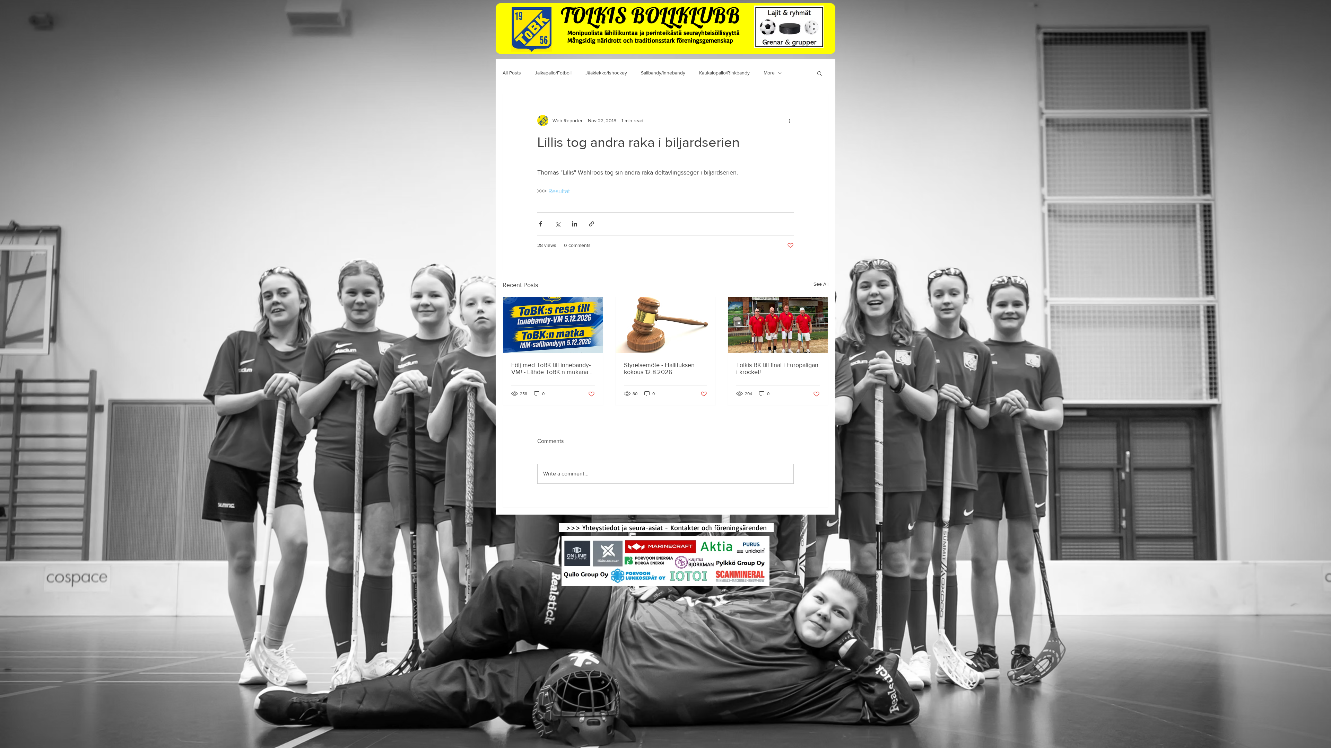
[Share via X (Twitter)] (557, 224)
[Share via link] (591, 224)
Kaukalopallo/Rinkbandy (724, 72)
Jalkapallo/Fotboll (553, 72)
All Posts (512, 72)
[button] (819, 73)
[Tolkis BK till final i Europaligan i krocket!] (778, 325)
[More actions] (789, 120)
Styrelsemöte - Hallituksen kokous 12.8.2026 (659, 368)
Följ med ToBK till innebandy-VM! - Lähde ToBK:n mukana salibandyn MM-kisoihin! (551, 368)
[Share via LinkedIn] (574, 224)
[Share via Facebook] (540, 224)
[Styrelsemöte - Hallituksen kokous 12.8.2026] (666, 325)
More (769, 72)
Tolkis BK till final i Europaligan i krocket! (777, 368)
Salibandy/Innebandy (663, 72)
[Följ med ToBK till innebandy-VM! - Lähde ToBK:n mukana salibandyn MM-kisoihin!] (553, 325)
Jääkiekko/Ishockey (606, 72)
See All (821, 284)
